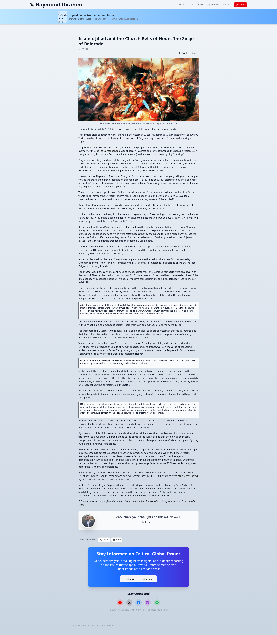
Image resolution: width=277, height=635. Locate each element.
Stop (194, 53)
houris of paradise (140, 337)
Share (105, 539)
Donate (242, 4)
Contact (227, 4)
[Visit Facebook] (138, 602)
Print (118, 539)
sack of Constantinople (107, 150)
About (191, 4)
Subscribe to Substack (138, 579)
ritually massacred (188, 476)
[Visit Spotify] (157, 602)
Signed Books (213, 4)
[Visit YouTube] (120, 602)
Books (200, 4)
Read (184, 53)
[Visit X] (129, 602)
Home (182, 4)
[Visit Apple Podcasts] (147, 602)
